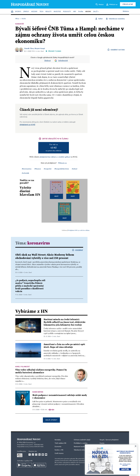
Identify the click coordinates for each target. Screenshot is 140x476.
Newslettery (104, 446)
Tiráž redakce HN (60, 443)
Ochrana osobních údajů (82, 440)
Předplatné (128, 4)
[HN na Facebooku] (33, 454)
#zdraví (74, 169)
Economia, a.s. (31, 442)
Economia (58, 446)
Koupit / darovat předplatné (109, 440)
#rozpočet (47, 169)
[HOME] (12, 12)
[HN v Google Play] (24, 465)
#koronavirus (26, 169)
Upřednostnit (63, 60)
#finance (37, 169)
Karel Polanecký (22, 366)
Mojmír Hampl (40, 48)
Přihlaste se (62, 163)
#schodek (25, 173)
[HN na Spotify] (43, 454)
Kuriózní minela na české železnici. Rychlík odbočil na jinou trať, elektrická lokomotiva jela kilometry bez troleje (64, 322)
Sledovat (47, 60)
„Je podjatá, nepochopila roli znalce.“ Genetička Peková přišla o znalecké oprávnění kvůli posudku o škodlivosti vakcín (30, 286)
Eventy (102, 443)
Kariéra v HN (59, 450)
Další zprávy (51, 420)
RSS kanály (103, 450)
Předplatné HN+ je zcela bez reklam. (79, 230)
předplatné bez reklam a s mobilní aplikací (55, 157)
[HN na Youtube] (46, 454)
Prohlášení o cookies (80, 443)
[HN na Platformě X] (30, 454)
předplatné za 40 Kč (27, 125)
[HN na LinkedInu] (39, 454)
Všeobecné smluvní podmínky (84, 450)
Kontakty (58, 440)
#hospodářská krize (61, 169)
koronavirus (38, 243)
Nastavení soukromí (80, 446)
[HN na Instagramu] (36, 454)
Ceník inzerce (59, 453)
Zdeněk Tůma (29, 48)
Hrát (56, 196)
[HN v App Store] (39, 465)
